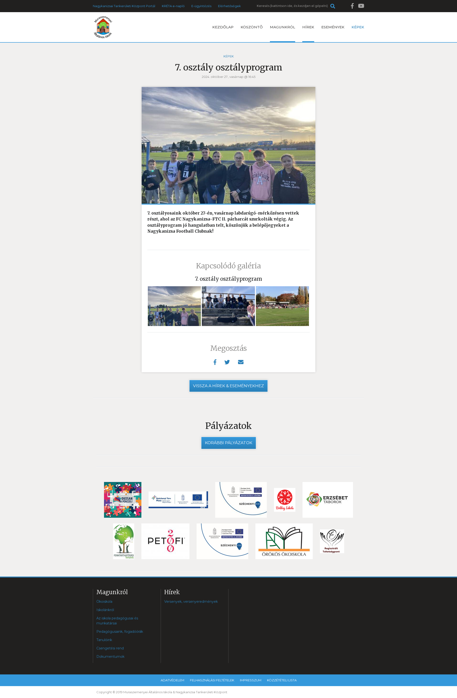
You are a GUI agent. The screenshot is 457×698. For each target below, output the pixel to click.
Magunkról (282, 27)
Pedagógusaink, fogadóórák (119, 631)
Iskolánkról (105, 610)
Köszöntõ (252, 27)
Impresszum (250, 680)
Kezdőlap (222, 27)
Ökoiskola (104, 601)
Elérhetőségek (229, 6)
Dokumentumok (110, 656)
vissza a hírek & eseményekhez (228, 385)
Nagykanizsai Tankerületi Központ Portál (124, 6)
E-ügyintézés (201, 6)
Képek (358, 27)
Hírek (308, 27)
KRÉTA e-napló (173, 6)
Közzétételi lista (282, 680)
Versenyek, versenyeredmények (191, 601)
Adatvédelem (172, 680)
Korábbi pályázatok (228, 442)
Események (332, 27)
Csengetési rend (110, 648)
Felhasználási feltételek (212, 680)
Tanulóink (104, 640)
